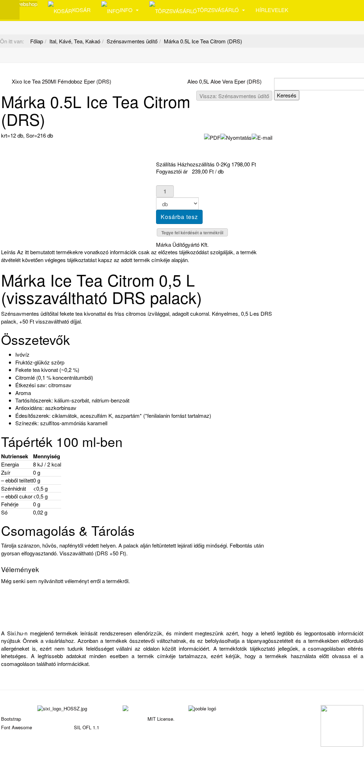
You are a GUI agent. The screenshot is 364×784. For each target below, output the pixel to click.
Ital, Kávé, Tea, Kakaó (74, 41)
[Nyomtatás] (236, 136)
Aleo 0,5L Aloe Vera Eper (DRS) (224, 81)
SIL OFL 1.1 (86, 727)
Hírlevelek (272, 10)
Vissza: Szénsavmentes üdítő (234, 96)
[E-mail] (262, 136)
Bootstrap (11, 718)
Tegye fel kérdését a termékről (192, 232)
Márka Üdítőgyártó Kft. (182, 244)
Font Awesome (16, 727)
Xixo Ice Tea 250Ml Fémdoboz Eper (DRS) (61, 81)
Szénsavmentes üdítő (132, 41)
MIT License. (161, 718)
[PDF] (212, 136)
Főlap (36, 41)
